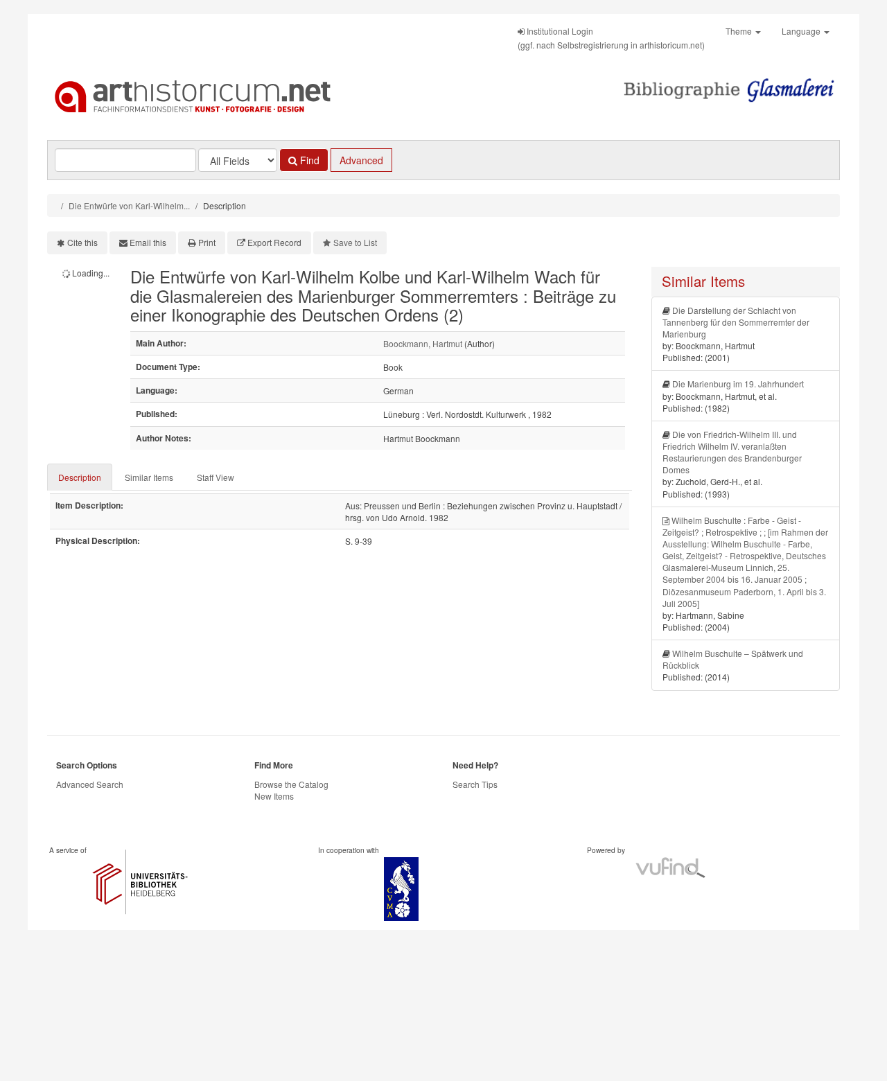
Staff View (215, 477)
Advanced (361, 160)
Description (79, 477)
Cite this (82, 242)
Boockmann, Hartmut (422, 343)
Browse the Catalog (291, 784)
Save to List (355, 242)
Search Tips (475, 784)
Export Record (274, 242)
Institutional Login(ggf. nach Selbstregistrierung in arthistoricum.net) (611, 38)
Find (308, 160)
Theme (740, 31)
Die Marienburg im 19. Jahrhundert (738, 383)
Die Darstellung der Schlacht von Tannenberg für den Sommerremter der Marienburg (735, 322)
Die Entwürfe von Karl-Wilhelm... (129, 205)
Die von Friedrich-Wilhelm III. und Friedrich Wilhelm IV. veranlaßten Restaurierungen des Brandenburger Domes (732, 451)
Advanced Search (89, 784)
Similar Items (149, 477)
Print (207, 242)
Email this (148, 242)
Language (802, 31)
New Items (274, 796)
